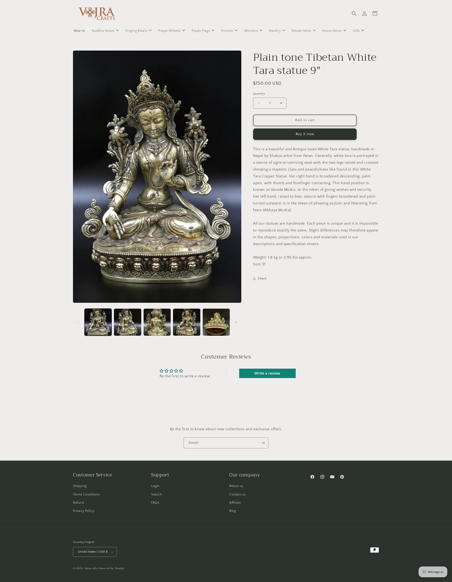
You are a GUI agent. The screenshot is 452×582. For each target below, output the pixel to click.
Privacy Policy (83, 511)
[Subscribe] (263, 442)
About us (236, 486)
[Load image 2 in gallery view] (127, 322)
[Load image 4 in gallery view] (186, 322)
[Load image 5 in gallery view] (216, 322)
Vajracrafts (91, 568)
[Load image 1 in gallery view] (98, 322)
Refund (78, 503)
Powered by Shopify (111, 568)
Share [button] (262, 278)
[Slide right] (236, 322)
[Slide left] (78, 322)
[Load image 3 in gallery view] (157, 322)
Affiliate (235, 503)
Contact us (237, 494)
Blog (232, 511)
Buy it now (305, 134)
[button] (354, 13)
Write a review (267, 373)
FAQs (155, 503)
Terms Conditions (86, 494)
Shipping (80, 486)
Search (156, 494)
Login (155, 486)
